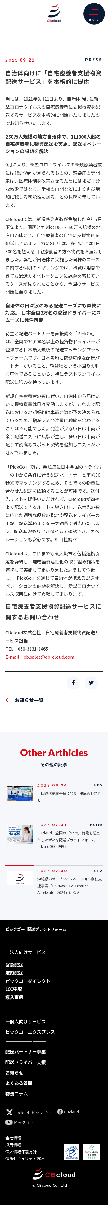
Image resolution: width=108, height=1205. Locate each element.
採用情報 (13, 1145)
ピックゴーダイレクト (27, 981)
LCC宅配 (13, 989)
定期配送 (14, 973)
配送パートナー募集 (25, 1051)
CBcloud (21, 1113)
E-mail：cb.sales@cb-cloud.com (39, 657)
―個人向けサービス (25, 1021)
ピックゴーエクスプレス (30, 1032)
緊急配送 (14, 965)
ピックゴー (41, 1113)
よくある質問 (18, 1083)
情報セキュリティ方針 (24, 1158)
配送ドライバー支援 (25, 1062)
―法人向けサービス (25, 952)
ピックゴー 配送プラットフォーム (35, 929)
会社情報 (13, 1138)
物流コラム (16, 1093)
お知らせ (14, 1072)
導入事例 (14, 997)
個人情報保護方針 (21, 1152)
